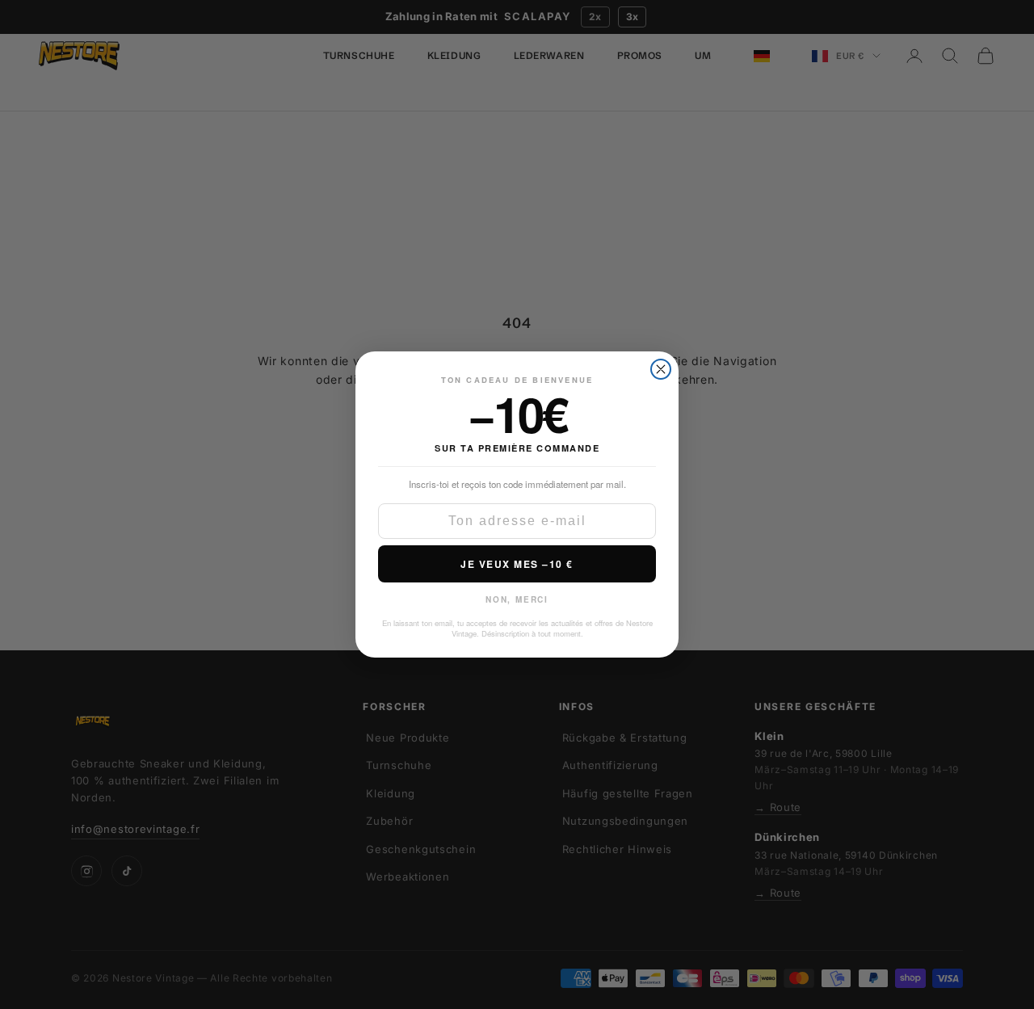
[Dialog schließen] (660, 363)
